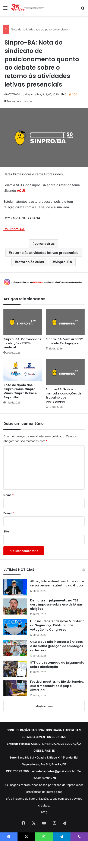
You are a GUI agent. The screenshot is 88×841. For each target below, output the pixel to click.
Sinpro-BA (63, 262)
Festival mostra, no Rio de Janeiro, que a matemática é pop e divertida (57, 686)
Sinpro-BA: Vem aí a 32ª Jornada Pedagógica (64, 341)
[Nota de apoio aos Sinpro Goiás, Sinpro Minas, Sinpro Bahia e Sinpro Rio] (22, 370)
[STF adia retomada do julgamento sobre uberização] (15, 669)
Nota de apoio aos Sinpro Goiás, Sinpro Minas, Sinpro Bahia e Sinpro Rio (20, 391)
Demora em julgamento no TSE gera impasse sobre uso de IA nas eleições (56, 604)
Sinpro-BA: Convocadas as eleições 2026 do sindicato (22, 343)
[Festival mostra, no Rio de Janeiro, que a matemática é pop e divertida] (15, 688)
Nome (8, 495)
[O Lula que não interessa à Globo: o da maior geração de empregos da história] (15, 648)
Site (6, 531)
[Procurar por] (83, 9)
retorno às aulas (30, 262)
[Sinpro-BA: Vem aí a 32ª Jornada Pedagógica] (65, 322)
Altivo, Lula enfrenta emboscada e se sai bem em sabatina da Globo (57, 583)
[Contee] (28, 8)
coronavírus (45, 243)
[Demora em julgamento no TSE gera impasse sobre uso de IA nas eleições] (15, 606)
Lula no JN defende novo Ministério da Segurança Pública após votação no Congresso (57, 625)
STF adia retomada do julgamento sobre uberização (57, 665)
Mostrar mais (44, 706)
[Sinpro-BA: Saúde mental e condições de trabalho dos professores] (65, 372)
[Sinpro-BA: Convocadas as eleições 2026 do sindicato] (22, 322)
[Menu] (5, 9)
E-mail (9, 513)
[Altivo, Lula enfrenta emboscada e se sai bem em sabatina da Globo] (15, 587)
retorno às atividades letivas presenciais (44, 252)
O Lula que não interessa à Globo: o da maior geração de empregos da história (56, 646)
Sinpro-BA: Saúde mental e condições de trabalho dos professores (64, 395)
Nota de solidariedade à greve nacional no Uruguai (44, 29)
